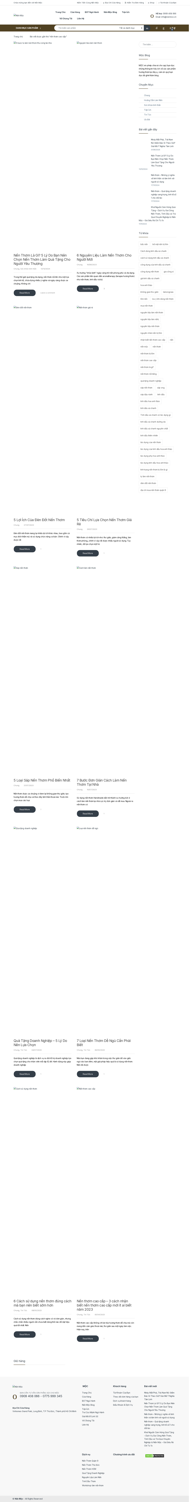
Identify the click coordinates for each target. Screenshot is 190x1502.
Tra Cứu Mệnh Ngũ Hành (93, 1412)
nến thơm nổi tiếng (148, 374)
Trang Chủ (60, 12)
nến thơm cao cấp (148, 360)
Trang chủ (18, 36)
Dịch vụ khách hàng (122, 1401)
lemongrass (168, 292)
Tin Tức (23, 1050)
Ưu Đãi (147, 119)
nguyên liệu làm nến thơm (151, 312)
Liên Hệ (80, 18)
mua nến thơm (146, 306)
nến (171, 340)
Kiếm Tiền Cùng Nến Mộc (88, 3)
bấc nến (144, 244)
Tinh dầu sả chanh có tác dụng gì (155, 415)
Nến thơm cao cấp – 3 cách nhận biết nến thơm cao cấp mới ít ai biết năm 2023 (104, 1305)
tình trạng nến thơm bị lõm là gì (153, 469)
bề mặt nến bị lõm (160, 244)
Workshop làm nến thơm (92, 1485)
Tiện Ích (125, 12)
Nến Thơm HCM (89, 1469)
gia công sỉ (168, 271)
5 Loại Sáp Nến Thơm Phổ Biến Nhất (42, 780)
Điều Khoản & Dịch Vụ (123, 1405)
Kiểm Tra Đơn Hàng (135, 3)
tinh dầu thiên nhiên (149, 435)
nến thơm (157, 346)
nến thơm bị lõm (147, 353)
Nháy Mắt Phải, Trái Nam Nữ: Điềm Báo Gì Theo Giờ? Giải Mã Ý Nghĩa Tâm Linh (163, 142)
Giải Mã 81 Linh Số (90, 1416)
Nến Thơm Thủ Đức (91, 1465)
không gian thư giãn (149, 292)
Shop (152, 3)
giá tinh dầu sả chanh (149, 278)
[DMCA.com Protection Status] (154, 1455)
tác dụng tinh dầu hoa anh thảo (154, 463)
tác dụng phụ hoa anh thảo (152, 456)
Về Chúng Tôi (66, 18)
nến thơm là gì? (147, 367)
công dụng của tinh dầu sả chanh (155, 264)
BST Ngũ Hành (92, 12)
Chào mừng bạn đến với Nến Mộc (28, 3)
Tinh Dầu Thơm (89, 1481)
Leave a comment (47, 293)
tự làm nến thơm (147, 476)
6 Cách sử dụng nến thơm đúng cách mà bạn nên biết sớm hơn (42, 1303)
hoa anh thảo (146, 285)
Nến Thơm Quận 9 (90, 1461)
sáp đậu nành (146, 394)
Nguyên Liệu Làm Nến (91, 1477)
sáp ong (161, 387)
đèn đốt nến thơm (148, 483)
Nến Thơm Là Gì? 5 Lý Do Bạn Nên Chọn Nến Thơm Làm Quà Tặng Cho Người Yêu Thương (42, 259)
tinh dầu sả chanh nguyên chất (154, 428)
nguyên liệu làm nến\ (149, 319)
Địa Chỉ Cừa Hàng (112, 3)
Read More (25, 293)
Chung (16, 269)
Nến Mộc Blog (110, 12)
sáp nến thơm (146, 387)
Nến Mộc (19, 1499)
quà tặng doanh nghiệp (150, 381)
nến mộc (144, 346)
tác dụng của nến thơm (150, 442)
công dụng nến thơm (149, 271)
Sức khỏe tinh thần (28, 269)
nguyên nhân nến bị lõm (151, 333)
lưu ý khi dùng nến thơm (162, 299)
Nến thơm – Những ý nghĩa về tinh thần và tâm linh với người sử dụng (163, 178)
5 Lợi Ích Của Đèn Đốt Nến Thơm (39, 520)
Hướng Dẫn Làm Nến (153, 100)
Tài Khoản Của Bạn (168, 3)
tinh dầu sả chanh (148, 408)
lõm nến (143, 299)
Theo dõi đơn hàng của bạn (125, 1397)
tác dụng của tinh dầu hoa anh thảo (156, 449)
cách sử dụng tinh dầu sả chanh (154, 258)
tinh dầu (161, 394)
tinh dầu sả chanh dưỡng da (152, 422)
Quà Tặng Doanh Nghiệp (93, 1473)
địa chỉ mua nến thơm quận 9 (153, 490)
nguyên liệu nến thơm (149, 326)
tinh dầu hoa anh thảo (150, 401)
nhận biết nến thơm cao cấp (152, 340)
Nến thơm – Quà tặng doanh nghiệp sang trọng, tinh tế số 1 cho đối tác (163, 194)
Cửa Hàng (75, 12)
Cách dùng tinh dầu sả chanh (153, 251)
